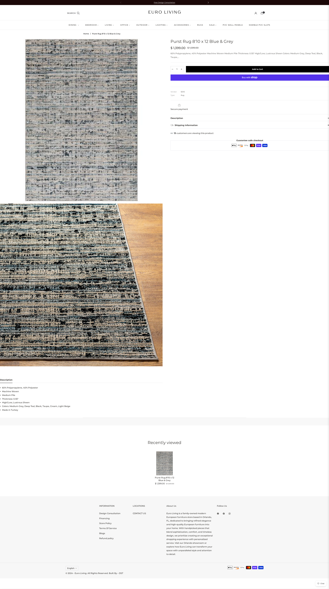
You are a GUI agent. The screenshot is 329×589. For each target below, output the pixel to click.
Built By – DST (116, 573)
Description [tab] (6, 380)
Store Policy (105, 523)
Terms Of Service (108, 528)
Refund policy (106, 538)
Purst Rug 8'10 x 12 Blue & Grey (164, 479)
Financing (104, 518)
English (70, 568)
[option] (81, 120)
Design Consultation (109, 513)
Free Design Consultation (164, 2)
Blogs (102, 533)
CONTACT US (139, 513)
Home (86, 34)
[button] (73, 13)
